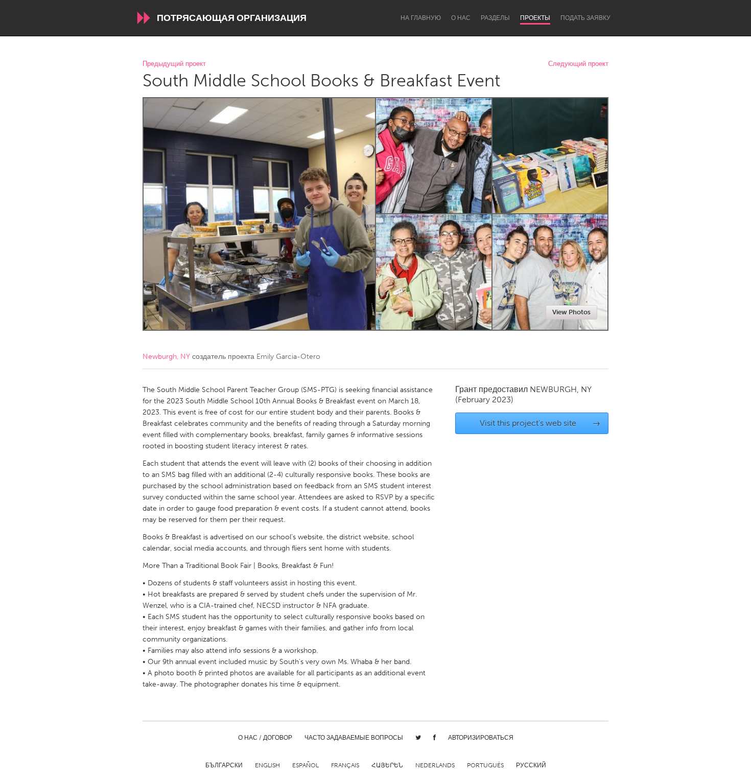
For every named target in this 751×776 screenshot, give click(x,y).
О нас (461, 17)
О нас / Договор (265, 737)
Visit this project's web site (540, 423)
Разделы (495, 17)
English (267, 765)
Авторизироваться (480, 737)
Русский (531, 765)
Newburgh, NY (166, 356)
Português (485, 765)
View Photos (571, 312)
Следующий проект (578, 64)
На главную (421, 17)
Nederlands (435, 765)
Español (305, 765)
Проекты (535, 17)
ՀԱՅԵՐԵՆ (387, 765)
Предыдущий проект (174, 64)
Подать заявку (585, 17)
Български (224, 765)
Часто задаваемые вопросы (353, 737)
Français (345, 765)
